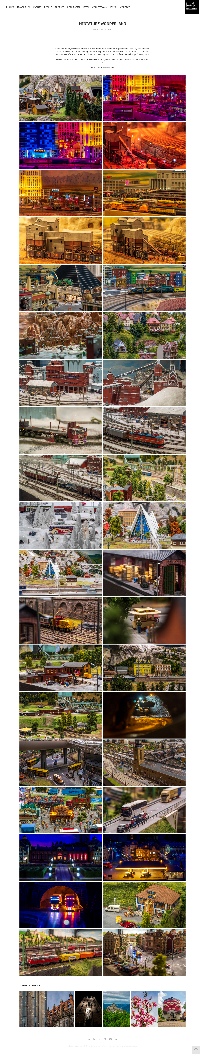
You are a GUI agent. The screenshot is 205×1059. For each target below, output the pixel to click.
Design (113, 7)
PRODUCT (59, 7)
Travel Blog (23, 7)
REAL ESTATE (74, 7)
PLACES (10, 7)
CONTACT (125, 7)
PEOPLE (48, 7)
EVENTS (37, 7)
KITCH (86, 7)
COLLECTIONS (99, 7)
